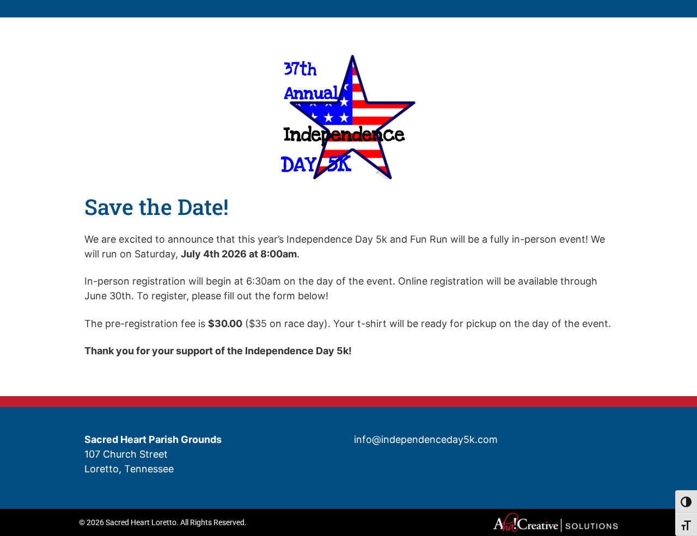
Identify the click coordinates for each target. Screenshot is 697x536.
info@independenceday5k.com (426, 439)
